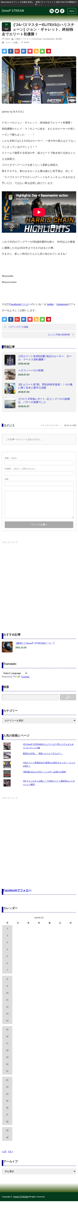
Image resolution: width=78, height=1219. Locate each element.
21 (7, 1071)
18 (7, 1050)
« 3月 (4, 1151)
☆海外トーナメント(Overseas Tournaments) (34, 39)
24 (7, 1094)
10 (7, 993)
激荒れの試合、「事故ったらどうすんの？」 (43, 753)
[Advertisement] (39, 583)
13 (7, 1014)
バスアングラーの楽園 (18, 327)
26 (7, 1108)
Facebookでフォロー (17, 890)
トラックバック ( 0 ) (49, 425)
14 (7, 1021)
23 (7, 1087)
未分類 (59, 39)
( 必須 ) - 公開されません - (21, 469)
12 (7, 1007)
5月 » (10, 1151)
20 (7, 1064)
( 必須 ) (11, 458)
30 (7, 1137)
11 (7, 1000)
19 (7, 1057)
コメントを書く (12, 42)
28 (7, 1122)
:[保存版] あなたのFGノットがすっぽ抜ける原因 (44, 772)
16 (7, 1036)
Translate (25, 677)
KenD (26, 42)
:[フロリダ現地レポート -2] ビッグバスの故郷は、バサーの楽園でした (44, 400)
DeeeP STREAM (13, 10)
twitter (50, 304)
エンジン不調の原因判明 (59, 335)
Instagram (62, 304)
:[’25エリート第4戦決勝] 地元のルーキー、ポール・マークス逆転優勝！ (45, 358)
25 (7, 1101)
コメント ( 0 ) (70, 425)
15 (7, 1029)
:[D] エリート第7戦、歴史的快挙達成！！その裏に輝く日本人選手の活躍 (45, 386)
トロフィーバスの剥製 (31, 370)
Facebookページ (18, 304)
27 (7, 1115)
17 (7, 1043)
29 (7, 1130)
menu (71, 11)
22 (7, 1080)
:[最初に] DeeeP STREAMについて (35, 643)
